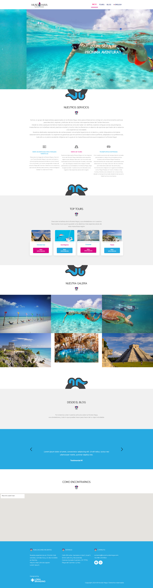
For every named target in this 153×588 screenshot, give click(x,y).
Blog (109, 5)
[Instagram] (101, 563)
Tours (101, 5)
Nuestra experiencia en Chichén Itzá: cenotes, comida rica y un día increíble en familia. (43, 557)
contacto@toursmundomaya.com (106, 555)
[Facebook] (96, 563)
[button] (2, 49)
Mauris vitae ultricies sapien (40, 563)
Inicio (94, 4)
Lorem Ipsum (34, 565)
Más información (41, 250)
